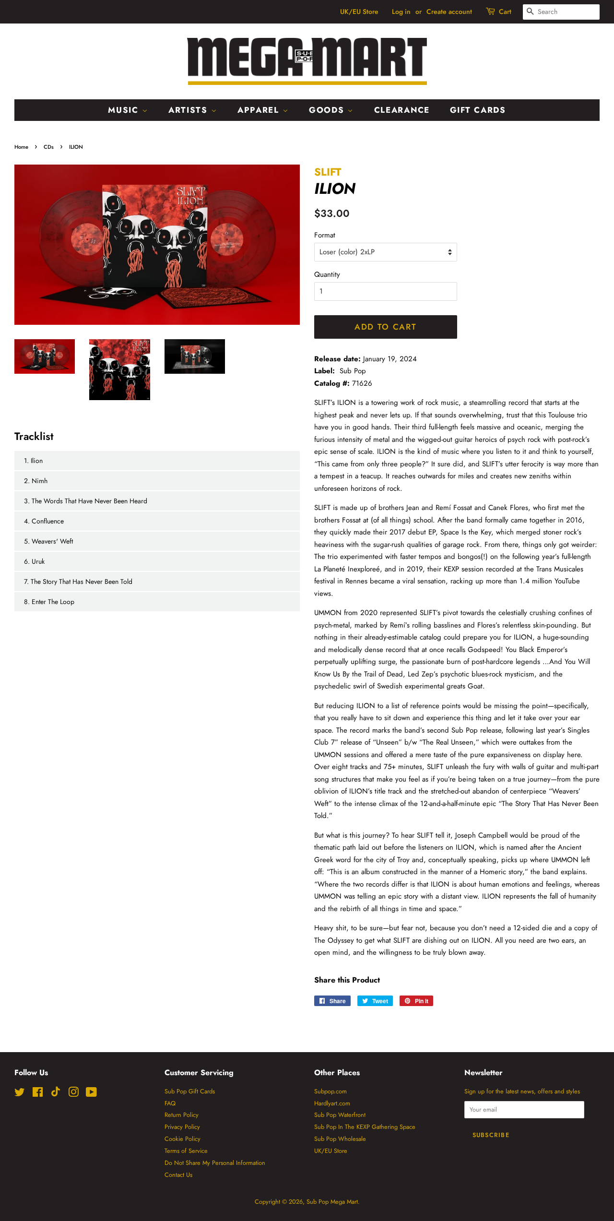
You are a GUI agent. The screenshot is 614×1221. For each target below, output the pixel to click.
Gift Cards (478, 110)
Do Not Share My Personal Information (215, 1162)
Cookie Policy (183, 1138)
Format (324, 235)
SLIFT (327, 171)
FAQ (170, 1103)
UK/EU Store (359, 11)
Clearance (402, 110)
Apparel (260, 110)
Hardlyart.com (332, 1103)
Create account (449, 11)
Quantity (327, 274)
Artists (189, 110)
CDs (49, 147)
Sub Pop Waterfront (340, 1114)
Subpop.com (330, 1091)
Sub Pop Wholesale (340, 1138)
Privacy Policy (182, 1126)
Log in (401, 11)
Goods (328, 110)
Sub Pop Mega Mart (332, 1201)
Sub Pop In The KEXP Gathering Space (364, 1126)
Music (125, 110)
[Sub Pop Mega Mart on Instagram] (73, 1094)
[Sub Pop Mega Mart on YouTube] (91, 1094)
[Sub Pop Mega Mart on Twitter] (19, 1094)
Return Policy (182, 1114)
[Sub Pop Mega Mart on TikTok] (55, 1094)
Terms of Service (186, 1150)
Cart (505, 11)
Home (21, 147)
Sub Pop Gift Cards (190, 1091)
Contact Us (178, 1174)
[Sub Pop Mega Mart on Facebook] (37, 1094)
